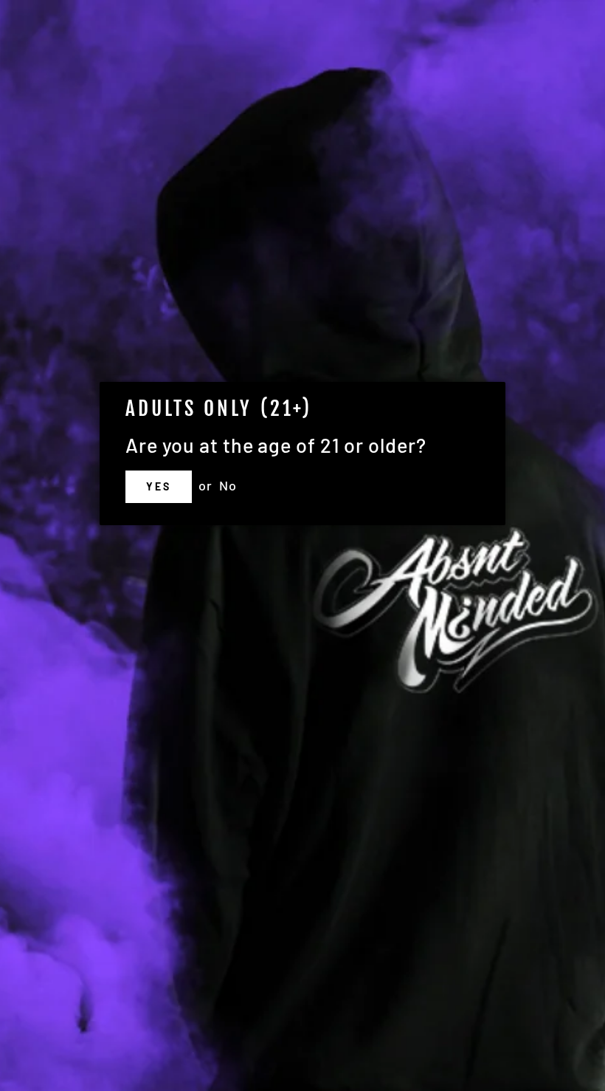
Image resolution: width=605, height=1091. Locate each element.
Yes (158, 486)
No (228, 485)
